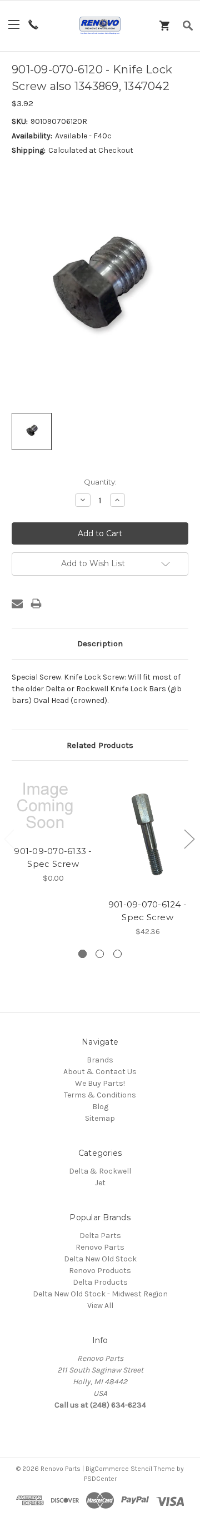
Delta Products (100, 1282)
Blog (100, 1106)
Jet (100, 1182)
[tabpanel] (53, 828)
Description (100, 643)
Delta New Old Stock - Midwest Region (100, 1294)
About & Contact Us (100, 1071)
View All (100, 1305)
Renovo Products (100, 1270)
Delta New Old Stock (100, 1259)
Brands (100, 1060)
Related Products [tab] (100, 745)
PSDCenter (100, 1479)
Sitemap (100, 1118)
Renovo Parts (100, 1247)
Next (189, 838)
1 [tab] (82, 954)
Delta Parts (100, 1235)
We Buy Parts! (100, 1083)
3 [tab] (117, 954)
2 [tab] (100, 954)
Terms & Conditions (100, 1095)
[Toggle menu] (14, 24)
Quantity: (100, 481)
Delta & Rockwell (100, 1171)
